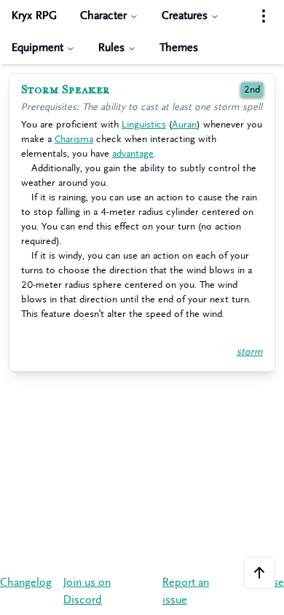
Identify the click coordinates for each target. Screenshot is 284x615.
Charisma (74, 139)
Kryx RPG (34, 15)
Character (103, 15)
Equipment (37, 47)
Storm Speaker (65, 89)
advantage (133, 153)
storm (250, 351)
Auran (184, 124)
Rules (111, 47)
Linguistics (144, 124)
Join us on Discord (87, 591)
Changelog (26, 582)
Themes (178, 47)
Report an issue (185, 591)
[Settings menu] (263, 16)
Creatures (185, 15)
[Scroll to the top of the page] (259, 573)
